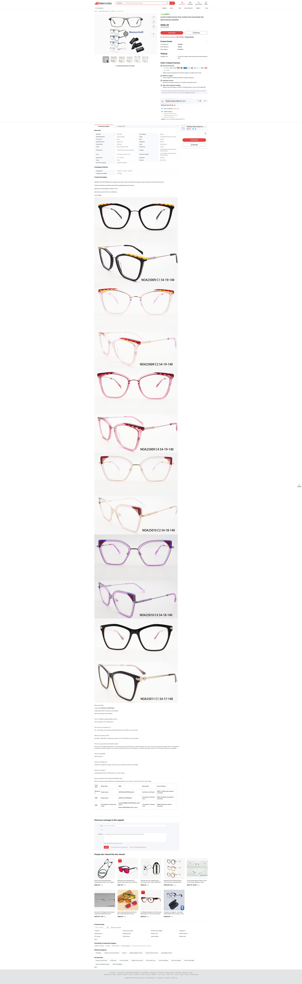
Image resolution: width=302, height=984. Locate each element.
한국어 (163, 974)
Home (95, 11)
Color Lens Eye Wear (189, 960)
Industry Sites (161, 972)
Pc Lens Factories (124, 960)
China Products (120, 972)
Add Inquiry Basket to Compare (126, 66)
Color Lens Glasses (163, 960)
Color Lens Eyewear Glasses (102, 964)
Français (130, 974)
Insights (190, 972)
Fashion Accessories (128, 930)
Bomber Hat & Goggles (156, 930)
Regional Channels (170, 972)
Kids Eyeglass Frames (166, 953)
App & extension (188, 8)
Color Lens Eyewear (176, 960)
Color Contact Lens (150, 960)
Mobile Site (185, 972)
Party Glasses (126, 936)
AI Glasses (96, 930)
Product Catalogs (116, 927)
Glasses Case (154, 933)
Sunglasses (182, 930)
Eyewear (113, 11)
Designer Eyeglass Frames (136, 953)
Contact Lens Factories (101, 960)
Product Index (178, 972)
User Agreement (159, 977)
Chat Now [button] (197, 33)
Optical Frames (98, 933)
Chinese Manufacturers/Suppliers (132, 972)
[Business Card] (205, 133)
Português (125, 974)
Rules (206, 8)
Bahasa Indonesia (194, 974)
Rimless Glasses (183, 933)
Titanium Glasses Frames (152, 953)
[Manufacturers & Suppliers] (103, 3)
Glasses (124, 953)
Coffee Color (113, 960)
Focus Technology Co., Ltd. (141, 977)
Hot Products (112, 972)
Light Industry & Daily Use (104, 11)
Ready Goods (182, 936)
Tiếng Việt (187, 974)
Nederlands (154, 974)
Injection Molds (154, 936)
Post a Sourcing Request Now (138, 847)
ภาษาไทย (177, 974)
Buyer (171, 8)
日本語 (168, 974)
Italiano (143, 974)
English (114, 974)
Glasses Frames (119, 11)
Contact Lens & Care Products (111, 953)
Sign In (163, 119)
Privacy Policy (174, 977)
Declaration (167, 977)
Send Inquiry (171, 33)
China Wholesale (144, 972)
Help (179, 8)
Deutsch (148, 974)
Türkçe (181, 974)
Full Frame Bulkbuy (117, 964)
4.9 (188, 129)
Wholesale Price (153, 972)
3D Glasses (98, 953)
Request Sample (189, 37)
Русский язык (137, 974)
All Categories (99, 8)
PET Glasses (97, 936)
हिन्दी (172, 974)
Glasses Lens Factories (137, 960)
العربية (159, 974)
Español (119, 974)
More (95, 967)
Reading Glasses (127, 933)
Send (106, 847)
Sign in (206, 4)
